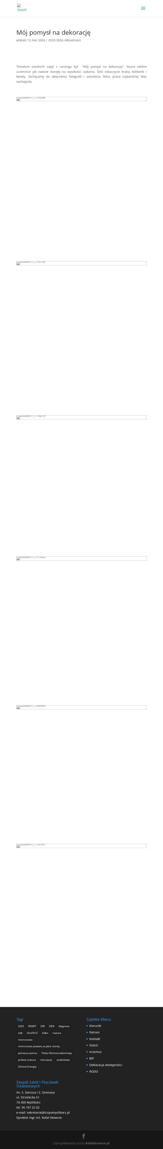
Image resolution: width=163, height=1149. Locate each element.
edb (20, 1033)
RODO (93, 1071)
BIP (91, 1058)
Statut (93, 1045)
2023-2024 (55, 40)
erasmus (95, 1052)
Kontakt (94, 1039)
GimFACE (32, 1033)
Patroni (94, 1032)
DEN (51, 1026)
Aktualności (73, 40)
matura (56, 1033)
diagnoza (64, 1026)
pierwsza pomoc (27, 1053)
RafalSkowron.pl (98, 1143)
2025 (21, 1026)
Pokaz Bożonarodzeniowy (57, 1053)
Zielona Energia (27, 1066)
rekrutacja (46, 1060)
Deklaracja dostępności (105, 1065)
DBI (43, 1026)
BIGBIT (32, 1026)
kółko (45, 1033)
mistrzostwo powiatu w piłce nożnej (39, 1046)
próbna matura (27, 1060)
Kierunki (95, 1026)
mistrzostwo (25, 1039)
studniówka (63, 1060)
